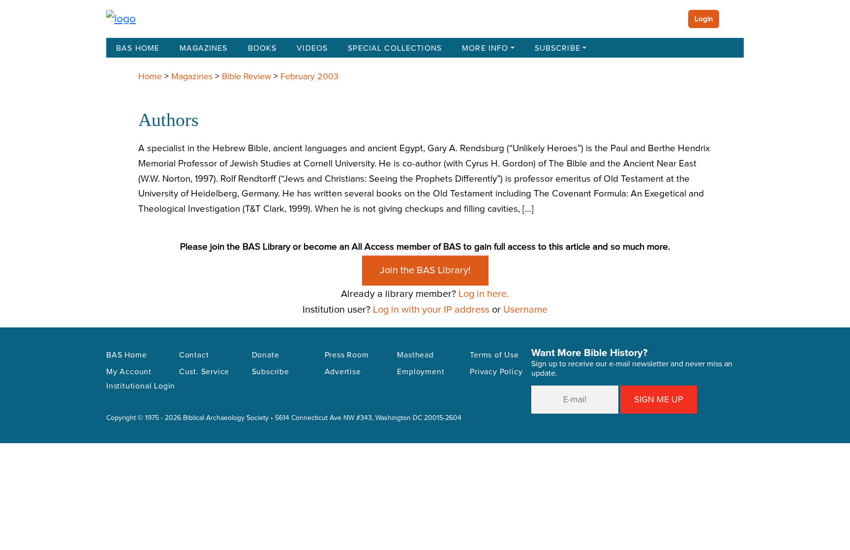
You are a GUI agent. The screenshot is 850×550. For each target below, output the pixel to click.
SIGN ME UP (658, 399)
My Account (129, 372)
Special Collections (395, 48)
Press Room (347, 355)
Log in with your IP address (431, 309)
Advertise (343, 372)
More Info (485, 48)
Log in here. (483, 294)
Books (262, 48)
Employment (420, 372)
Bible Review (246, 76)
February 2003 (309, 76)
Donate (265, 355)
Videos (312, 48)
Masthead (415, 355)
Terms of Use (494, 355)
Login (704, 18)
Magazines (203, 48)
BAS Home (137, 48)
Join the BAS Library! (425, 270)
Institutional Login (140, 386)
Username (525, 309)
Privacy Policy (496, 372)
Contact (194, 355)
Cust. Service (204, 372)
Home (150, 76)
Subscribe (557, 48)
